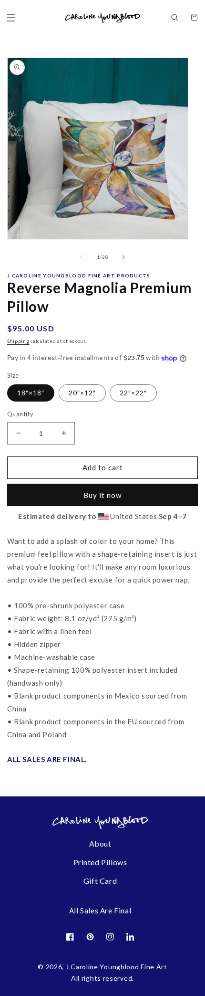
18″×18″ (30, 393)
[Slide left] (81, 257)
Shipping (18, 341)
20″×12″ (82, 393)
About (100, 843)
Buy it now (102, 495)
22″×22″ (133, 393)
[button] (10, 17)
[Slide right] (123, 257)
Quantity (20, 414)
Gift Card (100, 880)
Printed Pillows (100, 862)
